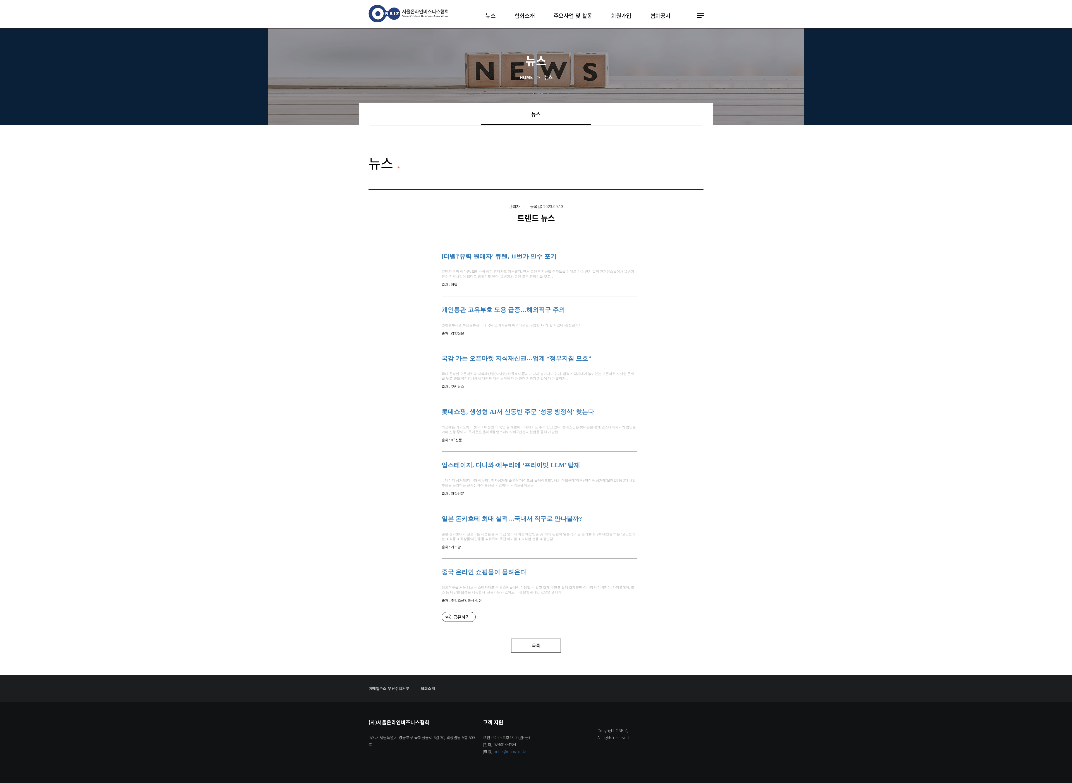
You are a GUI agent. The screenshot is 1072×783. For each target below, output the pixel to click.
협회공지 (660, 15)
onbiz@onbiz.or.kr (510, 751)
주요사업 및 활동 (573, 15)
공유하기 (461, 616)
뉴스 (490, 15)
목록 (536, 645)
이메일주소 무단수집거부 (389, 688)
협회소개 (525, 15)
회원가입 (621, 15)
